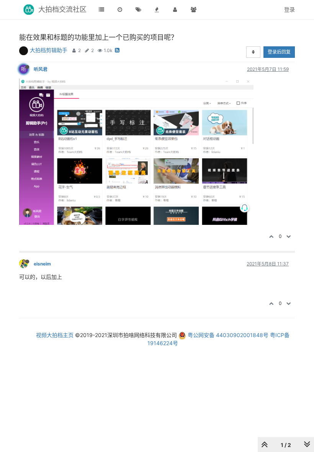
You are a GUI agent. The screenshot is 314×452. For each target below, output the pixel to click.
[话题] (138, 9)
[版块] (101, 9)
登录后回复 (279, 52)
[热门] (156, 9)
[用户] (175, 9)
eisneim (42, 264)
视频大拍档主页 (55, 335)
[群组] (193, 9)
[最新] (120, 9)
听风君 (40, 69)
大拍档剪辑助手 (48, 50)
